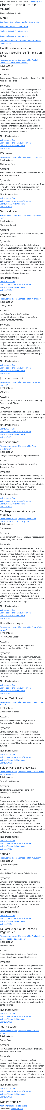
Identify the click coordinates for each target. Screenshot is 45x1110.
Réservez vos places (8, 60)
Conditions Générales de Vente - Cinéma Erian (20, 22)
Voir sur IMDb (6, 148)
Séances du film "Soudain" (29, 858)
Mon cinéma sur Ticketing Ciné (13, 1106)
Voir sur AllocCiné (7, 140)
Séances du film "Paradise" (29, 299)
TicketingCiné (36, 1)
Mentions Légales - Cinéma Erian (14, 26)
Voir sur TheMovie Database (12, 145)
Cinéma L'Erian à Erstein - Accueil (14, 31)
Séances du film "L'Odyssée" (30, 157)
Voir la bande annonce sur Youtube (15, 143)
